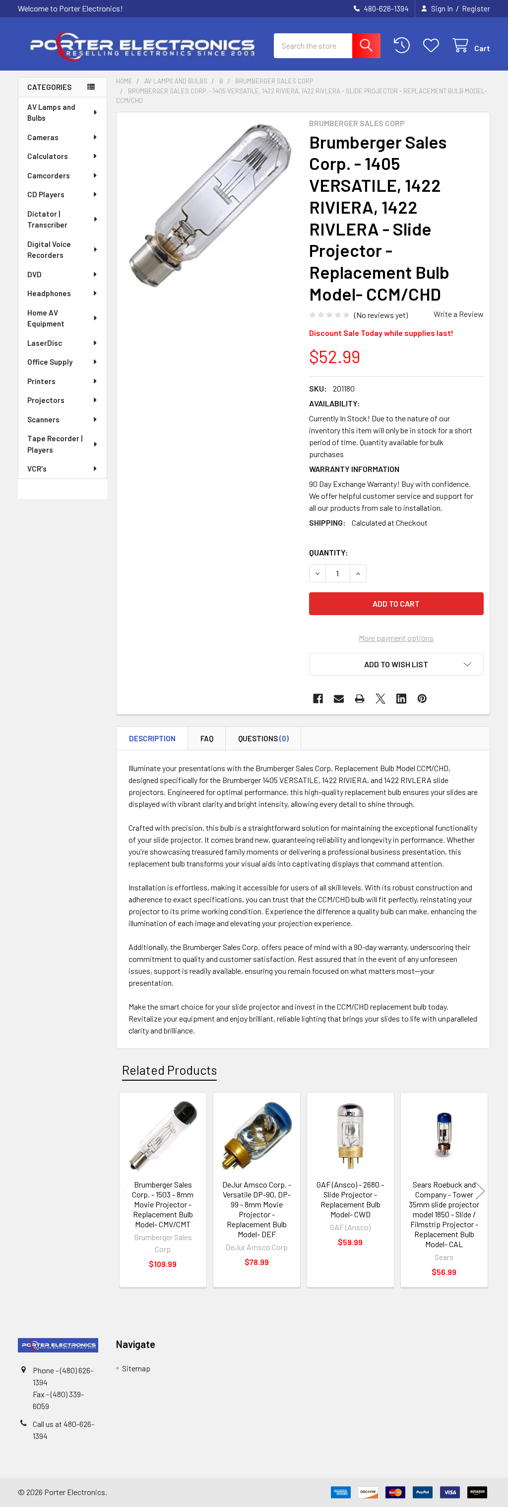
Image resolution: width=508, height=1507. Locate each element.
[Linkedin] (401, 699)
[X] (380, 699)
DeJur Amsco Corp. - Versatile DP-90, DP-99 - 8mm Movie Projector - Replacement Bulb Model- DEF (256, 1209)
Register (476, 8)
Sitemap (136, 1368)
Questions (263, 738)
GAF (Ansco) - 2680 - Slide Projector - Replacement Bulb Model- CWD (350, 1199)
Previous (126, 1191)
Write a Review (459, 313)
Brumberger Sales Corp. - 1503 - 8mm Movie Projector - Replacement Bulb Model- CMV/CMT (162, 1204)
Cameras (43, 137)
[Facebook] (318, 699)
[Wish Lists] (433, 45)
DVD (34, 274)
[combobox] (327, 45)
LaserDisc (44, 342)
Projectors (45, 400)
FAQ (206, 738)
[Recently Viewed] (404, 45)
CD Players (45, 194)
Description (152, 738)
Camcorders (48, 175)
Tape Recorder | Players (54, 444)
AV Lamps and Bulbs (51, 112)
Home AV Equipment (45, 318)
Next (480, 1191)
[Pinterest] (422, 699)
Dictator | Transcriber (47, 219)
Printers (41, 381)
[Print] (360, 699)
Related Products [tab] (169, 1069)
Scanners (43, 419)
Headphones (49, 293)
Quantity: (328, 552)
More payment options (396, 637)
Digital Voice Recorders (49, 249)
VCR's (37, 468)
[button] (396, 664)
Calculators (47, 156)
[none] (210, 206)
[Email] (339, 699)
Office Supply (49, 361)
